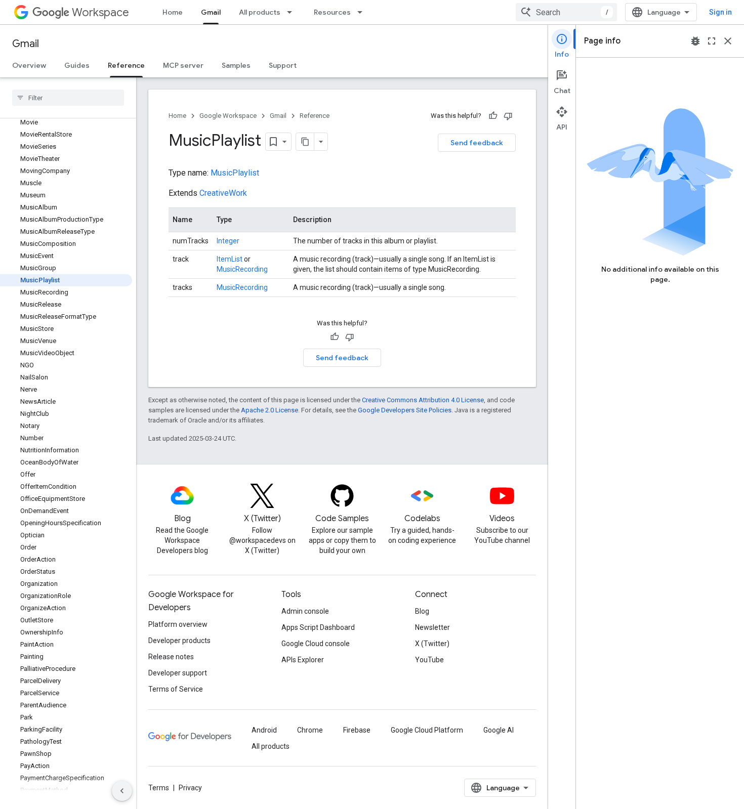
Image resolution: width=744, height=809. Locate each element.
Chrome (310, 730)
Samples (236, 65)
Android (264, 730)
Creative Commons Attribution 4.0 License (423, 400)
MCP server (183, 65)
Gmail (211, 12)
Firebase (356, 730)
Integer (228, 241)
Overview (29, 65)
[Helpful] (493, 115)
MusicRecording (242, 269)
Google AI (498, 730)
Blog (422, 611)
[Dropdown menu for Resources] (363, 12)
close (728, 41)
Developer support (177, 673)
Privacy (190, 788)
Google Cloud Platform (427, 730)
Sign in (720, 12)
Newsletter (432, 627)
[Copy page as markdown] (305, 141)
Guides (77, 65)
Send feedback (476, 142)
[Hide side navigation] (122, 791)
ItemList (229, 259)
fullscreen (712, 41)
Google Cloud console (315, 644)
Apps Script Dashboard (318, 627)
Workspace (100, 12)
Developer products (179, 640)
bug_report (695, 41)
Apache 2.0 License (269, 410)
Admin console (305, 611)
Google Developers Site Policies (404, 410)
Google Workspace (228, 115)
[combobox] (566, 12)
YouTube (429, 660)
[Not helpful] (508, 115)
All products (259, 12)
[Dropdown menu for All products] (292, 12)
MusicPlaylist (235, 173)
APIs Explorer (302, 660)
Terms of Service (175, 689)
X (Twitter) (432, 644)
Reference (126, 65)
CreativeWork (223, 193)
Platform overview (178, 624)
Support (283, 65)
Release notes (171, 657)
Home (172, 12)
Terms (158, 788)
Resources (332, 12)
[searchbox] (68, 98)
